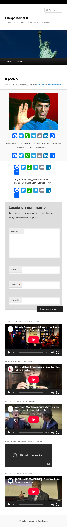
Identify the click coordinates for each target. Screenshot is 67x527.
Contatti (19, 61)
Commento (17, 230)
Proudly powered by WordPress (33, 521)
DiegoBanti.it (16, 17)
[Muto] (52, 352)
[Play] (9, 352)
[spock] (33, 111)
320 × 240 (40, 84)
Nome (15, 269)
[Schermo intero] (57, 352)
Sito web (15, 299)
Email (15, 284)
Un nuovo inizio (54, 84)
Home (8, 61)
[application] (33, 340)
